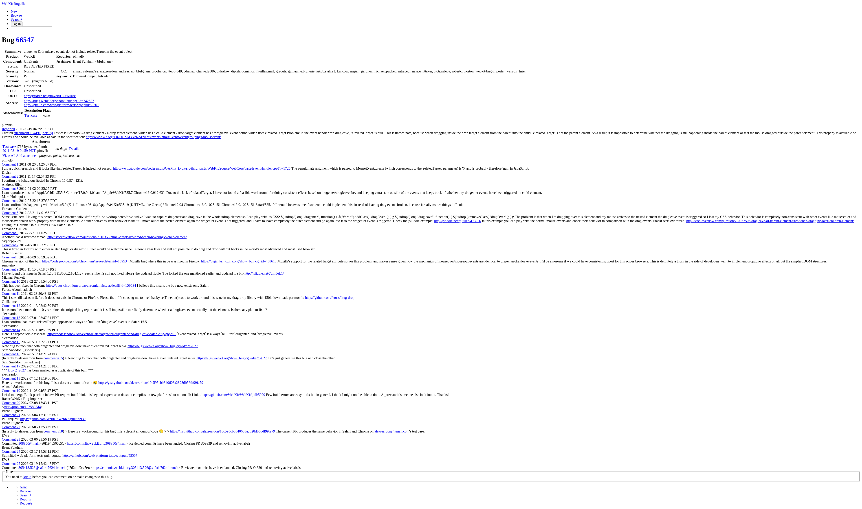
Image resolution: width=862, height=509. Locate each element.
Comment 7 (10, 245)
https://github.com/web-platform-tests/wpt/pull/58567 (61, 105)
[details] (47, 133)
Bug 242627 (17, 370)
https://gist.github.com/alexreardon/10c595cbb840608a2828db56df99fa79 (150, 382)
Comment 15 (11, 342)
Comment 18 (11, 378)
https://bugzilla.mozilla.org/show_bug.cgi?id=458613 (239, 261)
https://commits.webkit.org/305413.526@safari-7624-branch (135, 468)
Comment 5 (10, 213)
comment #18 (53, 431)
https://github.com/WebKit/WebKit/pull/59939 (53, 419)
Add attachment (27, 155)
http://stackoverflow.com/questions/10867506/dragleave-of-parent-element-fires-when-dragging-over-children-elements (770, 221)
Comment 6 (10, 233)
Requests (26, 503)
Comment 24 (11, 451)
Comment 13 (11, 318)
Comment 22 (11, 427)
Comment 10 (11, 281)
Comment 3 (10, 188)
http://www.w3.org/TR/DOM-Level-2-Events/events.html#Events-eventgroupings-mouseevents (153, 137)
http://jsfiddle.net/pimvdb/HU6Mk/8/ (50, 96)
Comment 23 (11, 439)
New (14, 11)
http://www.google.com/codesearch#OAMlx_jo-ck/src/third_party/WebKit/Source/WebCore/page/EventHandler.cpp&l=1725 (201, 168)
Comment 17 (11, 366)
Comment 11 (11, 293)
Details (74, 149)
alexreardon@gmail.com (391, 431)
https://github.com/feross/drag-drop (329, 297)
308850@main (29, 443)
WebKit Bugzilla (14, 4)
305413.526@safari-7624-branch (42, 468)
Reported (8, 129)
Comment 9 (10, 269)
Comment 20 (11, 403)
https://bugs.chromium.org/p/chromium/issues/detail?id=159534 (91, 285)
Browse (16, 15)
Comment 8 (10, 257)
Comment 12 (11, 306)
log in (27, 477)
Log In (17, 24)
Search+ (16, 19)
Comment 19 (11, 391)
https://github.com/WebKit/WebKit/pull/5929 (233, 395)
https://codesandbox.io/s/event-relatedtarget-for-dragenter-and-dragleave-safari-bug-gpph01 (111, 334)
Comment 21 (11, 415)
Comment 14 (11, 330)
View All (8, 155)
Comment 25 (11, 463)
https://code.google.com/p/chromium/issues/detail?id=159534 (85, 261)
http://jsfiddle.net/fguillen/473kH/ (457, 221)
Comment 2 (10, 176)
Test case (30, 115)
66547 (25, 40)
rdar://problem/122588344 (22, 407)
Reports (25, 499)
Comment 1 (10, 164)
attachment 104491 (27, 133)
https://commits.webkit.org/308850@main (96, 443)
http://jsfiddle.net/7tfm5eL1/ (264, 273)
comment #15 (53, 358)
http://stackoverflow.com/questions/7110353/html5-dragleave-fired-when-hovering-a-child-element (117, 237)
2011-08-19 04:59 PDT (18, 151)
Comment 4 (10, 201)
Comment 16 (11, 354)
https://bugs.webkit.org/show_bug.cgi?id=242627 (59, 101)
